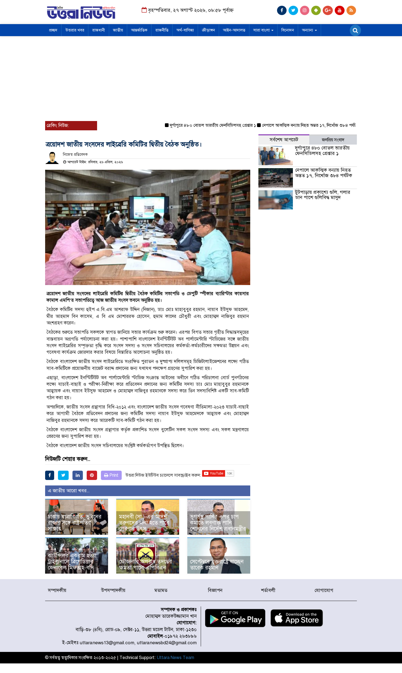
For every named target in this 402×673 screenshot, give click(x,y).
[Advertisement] (201, 77)
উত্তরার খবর (74, 30)
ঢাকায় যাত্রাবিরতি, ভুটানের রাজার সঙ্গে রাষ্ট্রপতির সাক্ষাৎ (74, 522)
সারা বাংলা (262, 30)
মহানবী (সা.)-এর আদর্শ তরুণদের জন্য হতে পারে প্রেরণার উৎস (144, 522)
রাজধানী (98, 30)
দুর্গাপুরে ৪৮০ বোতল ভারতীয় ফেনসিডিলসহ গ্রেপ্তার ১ (201, 125)
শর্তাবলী (268, 590)
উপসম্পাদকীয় (113, 590)
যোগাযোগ (323, 590)
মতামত (161, 590)
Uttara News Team (175, 657)
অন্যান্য (308, 30)
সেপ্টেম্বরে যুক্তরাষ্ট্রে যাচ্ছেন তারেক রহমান (217, 564)
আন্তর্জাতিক (139, 30)
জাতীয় (118, 30)
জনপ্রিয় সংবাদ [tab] (333, 140)
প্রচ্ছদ (53, 30)
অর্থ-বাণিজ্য (185, 30)
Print (113, 475)
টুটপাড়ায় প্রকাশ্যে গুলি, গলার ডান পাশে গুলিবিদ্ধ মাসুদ (322, 195)
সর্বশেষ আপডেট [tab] (284, 140)
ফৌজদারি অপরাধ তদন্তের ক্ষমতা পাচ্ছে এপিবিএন (145, 564)
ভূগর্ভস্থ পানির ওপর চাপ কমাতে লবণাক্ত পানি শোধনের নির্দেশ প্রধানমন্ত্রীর (218, 522)
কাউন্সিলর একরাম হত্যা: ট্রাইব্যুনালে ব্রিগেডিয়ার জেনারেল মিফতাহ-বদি (72, 561)
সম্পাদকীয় (57, 590)
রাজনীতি (161, 30)
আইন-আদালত (234, 30)
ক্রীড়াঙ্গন (208, 30)
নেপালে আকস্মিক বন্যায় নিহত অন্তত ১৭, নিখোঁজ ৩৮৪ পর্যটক (299, 125)
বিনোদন (287, 30)
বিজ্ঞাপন (215, 590)
